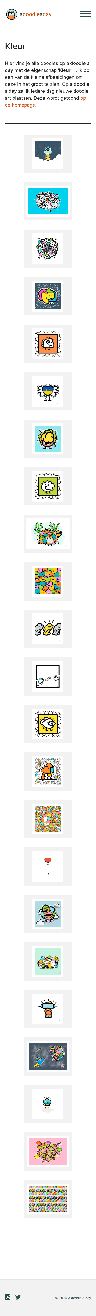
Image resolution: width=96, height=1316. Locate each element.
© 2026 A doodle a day (73, 1298)
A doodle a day (28, 14)
